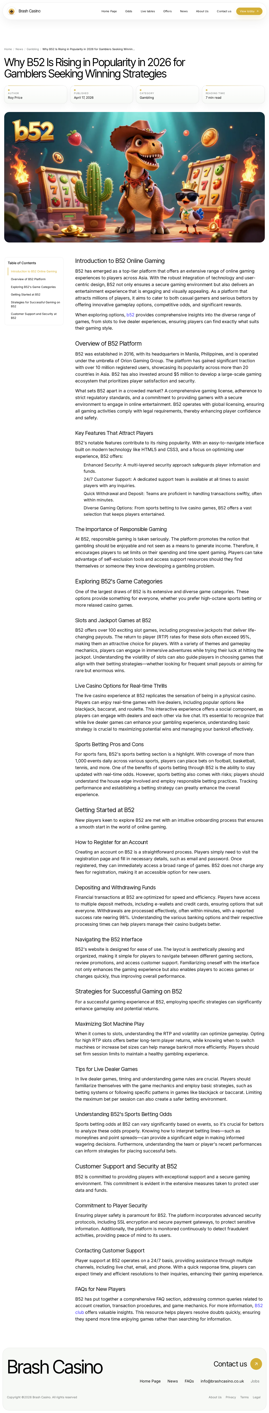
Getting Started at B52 (25, 294)
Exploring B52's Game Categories (33, 287)
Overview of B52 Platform (28, 279)
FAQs (189, 1381)
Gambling (33, 49)
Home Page (150, 1381)
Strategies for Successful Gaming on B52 (35, 304)
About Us (215, 1397)
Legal (256, 1397)
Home (8, 49)
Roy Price (15, 98)
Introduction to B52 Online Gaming (34, 271)
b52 (130, 314)
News (19, 49)
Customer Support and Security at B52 (34, 316)
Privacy (231, 1397)
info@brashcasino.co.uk (222, 1381)
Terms (244, 1397)
